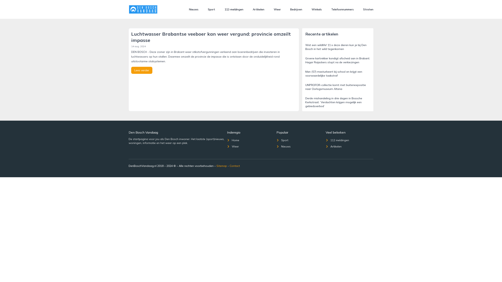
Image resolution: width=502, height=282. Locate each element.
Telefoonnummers (342, 9)
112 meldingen (339, 140)
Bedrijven (296, 9)
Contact (235, 166)
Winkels (317, 9)
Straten (368, 9)
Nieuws (193, 9)
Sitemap (221, 166)
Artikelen (258, 9)
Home (235, 140)
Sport (211, 9)
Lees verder (141, 70)
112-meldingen (234, 9)
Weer (277, 9)
